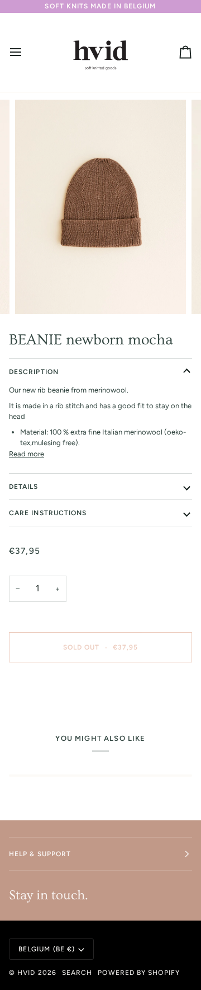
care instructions (48, 513)
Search (77, 973)
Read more (26, 454)
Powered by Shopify (138, 973)
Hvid (26, 973)
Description (34, 372)
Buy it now (100, 686)
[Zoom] (36, 293)
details (24, 487)
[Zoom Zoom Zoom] (100, 207)
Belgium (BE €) (46, 949)
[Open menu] (25, 52)
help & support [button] (40, 854)
